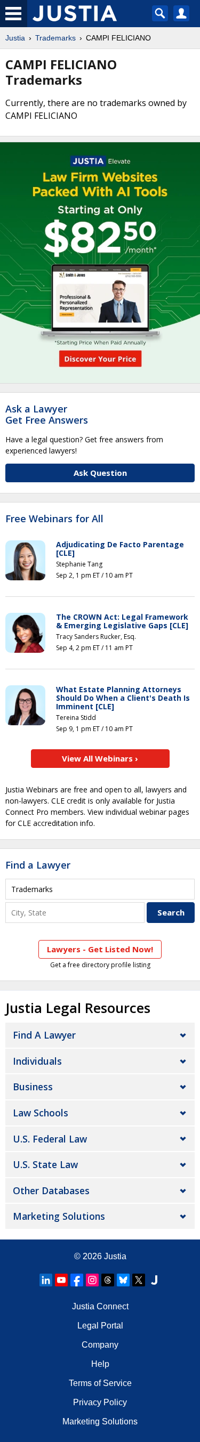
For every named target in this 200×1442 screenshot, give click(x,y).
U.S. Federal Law (50, 1138)
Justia (15, 38)
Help (100, 1363)
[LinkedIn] (45, 1280)
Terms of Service (100, 1383)
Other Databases (51, 1190)
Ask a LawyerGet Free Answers (46, 414)
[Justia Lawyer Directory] (154, 1280)
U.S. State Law (45, 1164)
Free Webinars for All (54, 519)
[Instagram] (92, 1280)
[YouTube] (61, 1280)
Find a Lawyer (37, 864)
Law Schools (40, 1112)
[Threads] (107, 1280)
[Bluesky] (123, 1280)
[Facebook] (76, 1280)
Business (33, 1086)
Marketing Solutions (59, 1216)
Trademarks (55, 38)
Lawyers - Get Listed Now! (100, 949)
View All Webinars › (100, 758)
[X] (138, 1280)
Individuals (37, 1061)
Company (100, 1344)
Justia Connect (100, 1306)
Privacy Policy (100, 1402)
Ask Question (100, 472)
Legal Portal (100, 1325)
